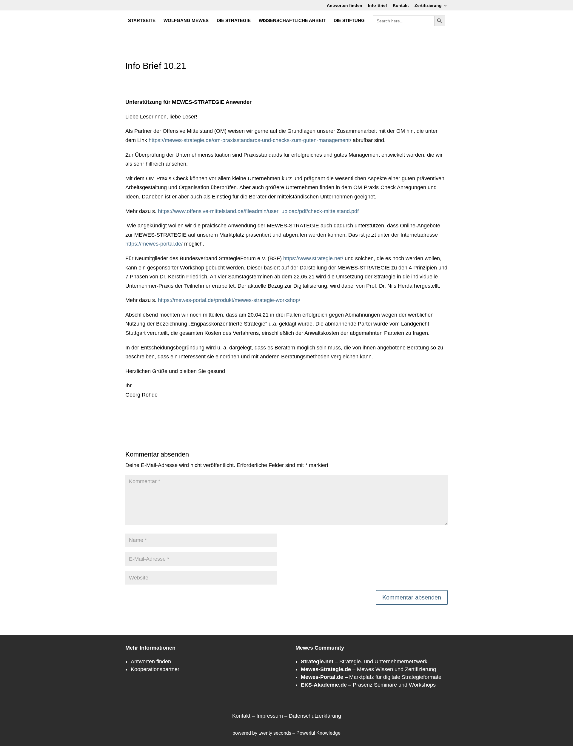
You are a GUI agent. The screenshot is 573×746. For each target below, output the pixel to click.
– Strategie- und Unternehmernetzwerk (364, 662)
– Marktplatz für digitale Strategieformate (371, 677)
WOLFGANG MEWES (186, 21)
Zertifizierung (428, 5)
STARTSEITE (141, 21)
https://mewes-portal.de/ (154, 244)
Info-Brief (377, 5)
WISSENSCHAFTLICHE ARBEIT (292, 21)
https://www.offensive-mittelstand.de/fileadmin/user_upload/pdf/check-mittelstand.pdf (258, 211)
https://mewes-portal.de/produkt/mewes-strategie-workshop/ (229, 300)
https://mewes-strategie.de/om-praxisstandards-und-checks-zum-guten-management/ (250, 140)
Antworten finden (344, 5)
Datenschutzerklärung (315, 716)
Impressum (269, 716)
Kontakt (401, 5)
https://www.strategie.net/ (313, 258)
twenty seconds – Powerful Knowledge (299, 733)
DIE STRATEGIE (234, 21)
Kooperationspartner (155, 669)
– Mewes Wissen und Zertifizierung (368, 669)
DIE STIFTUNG (349, 21)
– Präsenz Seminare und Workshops (368, 685)
